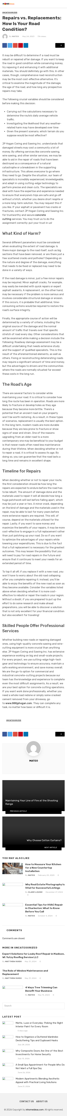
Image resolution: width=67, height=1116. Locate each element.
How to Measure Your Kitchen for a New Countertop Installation (43, 868)
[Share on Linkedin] (26, 45)
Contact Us (26, 1101)
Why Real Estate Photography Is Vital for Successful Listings (45, 886)
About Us (42, 1101)
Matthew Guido (13, 961)
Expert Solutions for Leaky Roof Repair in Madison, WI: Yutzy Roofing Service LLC (33, 955)
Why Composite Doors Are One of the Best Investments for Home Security (39, 1052)
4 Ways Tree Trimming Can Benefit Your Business (41, 989)
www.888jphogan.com (18, 703)
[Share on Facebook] (4, 45)
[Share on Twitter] (10, 45)
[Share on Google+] (15, 45)
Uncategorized (9, 12)
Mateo (15, 36)
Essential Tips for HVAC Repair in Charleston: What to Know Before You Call (44, 908)
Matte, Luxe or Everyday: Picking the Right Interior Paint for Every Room (39, 1025)
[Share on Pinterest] (20, 45)
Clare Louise (35, 892)
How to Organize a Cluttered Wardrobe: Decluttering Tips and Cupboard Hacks (37, 1038)
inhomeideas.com (35, 1109)
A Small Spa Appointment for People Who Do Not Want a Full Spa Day (40, 1066)
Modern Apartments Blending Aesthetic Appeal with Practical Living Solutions (37, 1080)
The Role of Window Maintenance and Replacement (25, 972)
